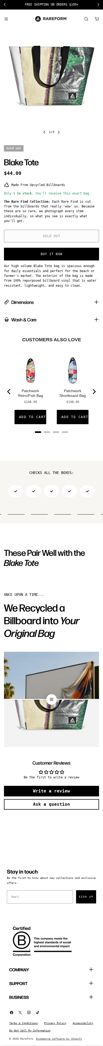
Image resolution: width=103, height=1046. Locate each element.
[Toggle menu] (6, 19)
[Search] (86, 19)
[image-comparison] (51, 699)
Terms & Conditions (23, 1023)
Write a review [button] (51, 791)
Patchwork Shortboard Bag (72, 393)
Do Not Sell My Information (29, 1030)
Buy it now (51, 254)
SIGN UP (86, 897)
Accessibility (83, 1023)
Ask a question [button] (51, 804)
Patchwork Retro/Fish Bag (30, 393)
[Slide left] (44, 132)
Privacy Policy (55, 1023)
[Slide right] (58, 132)
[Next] (93, 391)
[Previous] (9, 391)
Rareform (26, 1038)
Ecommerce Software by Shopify (59, 1038)
